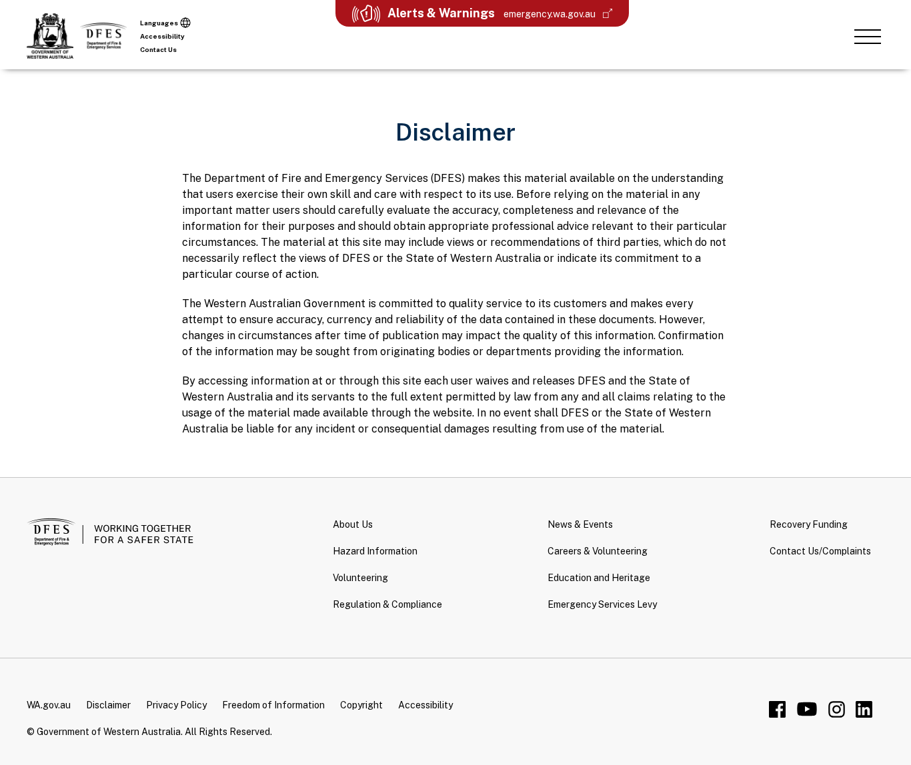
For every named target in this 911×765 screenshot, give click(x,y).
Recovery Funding (809, 524)
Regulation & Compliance (387, 604)
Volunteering (360, 577)
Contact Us (158, 49)
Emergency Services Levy (602, 604)
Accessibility (162, 36)
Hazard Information (375, 551)
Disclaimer (108, 705)
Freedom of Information (273, 705)
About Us (353, 524)
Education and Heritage (599, 577)
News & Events (580, 524)
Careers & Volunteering (598, 551)
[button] (867, 36)
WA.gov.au (49, 705)
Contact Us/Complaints (820, 551)
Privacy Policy (176, 705)
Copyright (361, 705)
